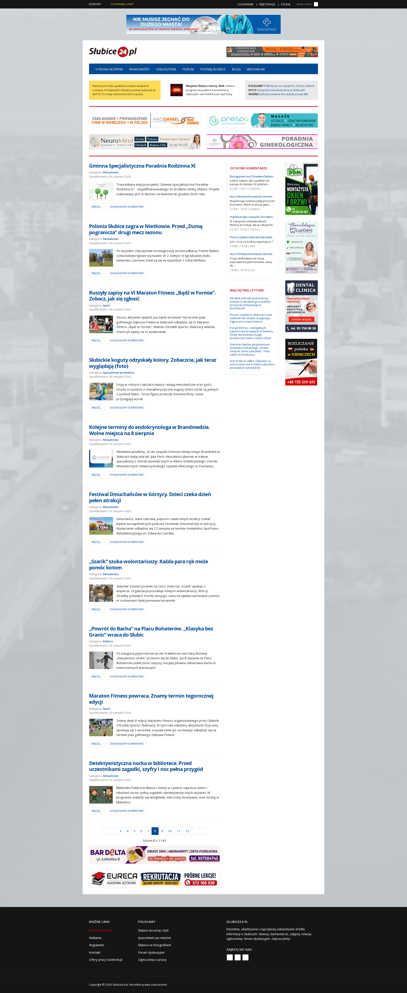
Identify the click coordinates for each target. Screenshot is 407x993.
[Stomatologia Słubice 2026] (272, 51)
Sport (106, 305)
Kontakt (95, 4)
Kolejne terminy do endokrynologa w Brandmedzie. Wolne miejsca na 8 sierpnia (149, 430)
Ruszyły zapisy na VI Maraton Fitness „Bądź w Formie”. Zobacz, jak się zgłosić (152, 295)
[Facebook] (230, 957)
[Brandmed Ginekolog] (262, 141)
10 (170, 831)
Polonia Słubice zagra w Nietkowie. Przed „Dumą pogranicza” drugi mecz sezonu (145, 229)
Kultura (108, 641)
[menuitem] (109, 69)
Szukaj (285, 4)
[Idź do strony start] (106, 831)
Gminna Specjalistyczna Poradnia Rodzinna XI (142, 165)
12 (187, 831)
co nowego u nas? (122, 4)
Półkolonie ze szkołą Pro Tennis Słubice (289, 86)
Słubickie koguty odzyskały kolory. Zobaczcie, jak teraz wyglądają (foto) (152, 362)
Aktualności (111, 172)
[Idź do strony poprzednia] (113, 831)
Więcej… (96, 207)
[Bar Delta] (154, 854)
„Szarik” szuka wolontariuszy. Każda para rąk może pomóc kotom (148, 564)
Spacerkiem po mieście (118, 372)
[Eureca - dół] (154, 878)
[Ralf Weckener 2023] (301, 362)
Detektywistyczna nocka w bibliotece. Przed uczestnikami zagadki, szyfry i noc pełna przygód (146, 766)
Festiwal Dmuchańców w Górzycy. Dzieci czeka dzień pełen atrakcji (150, 497)
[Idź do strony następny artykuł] (195, 831)
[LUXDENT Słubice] (301, 247)
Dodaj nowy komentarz (127, 207)
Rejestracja (267, 4)
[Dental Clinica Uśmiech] (301, 306)
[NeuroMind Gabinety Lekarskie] (144, 141)
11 (179, 831)
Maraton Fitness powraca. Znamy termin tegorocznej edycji (151, 698)
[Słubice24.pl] (113, 51)
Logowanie (246, 4)
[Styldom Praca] (301, 188)
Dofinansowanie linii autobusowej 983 (283, 94)
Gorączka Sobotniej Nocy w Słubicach (281, 90)
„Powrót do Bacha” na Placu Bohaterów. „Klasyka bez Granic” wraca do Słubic (151, 631)
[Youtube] (245, 957)
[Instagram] (238, 957)
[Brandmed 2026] (203, 24)
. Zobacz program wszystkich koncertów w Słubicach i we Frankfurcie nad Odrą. (210, 90)
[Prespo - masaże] (262, 120)
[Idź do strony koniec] (203, 831)
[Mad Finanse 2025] (144, 120)
